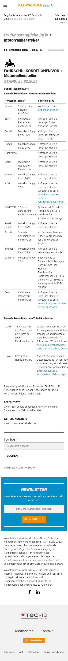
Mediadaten (24, 631)
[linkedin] (38, 591)
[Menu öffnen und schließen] (6, 5)
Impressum (9, 652)
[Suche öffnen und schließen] (52, 5)
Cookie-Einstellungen (54, 652)
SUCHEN (12, 455)
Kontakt (47, 631)
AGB (21, 652)
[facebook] (29, 591)
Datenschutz (34, 652)
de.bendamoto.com (48, 109)
